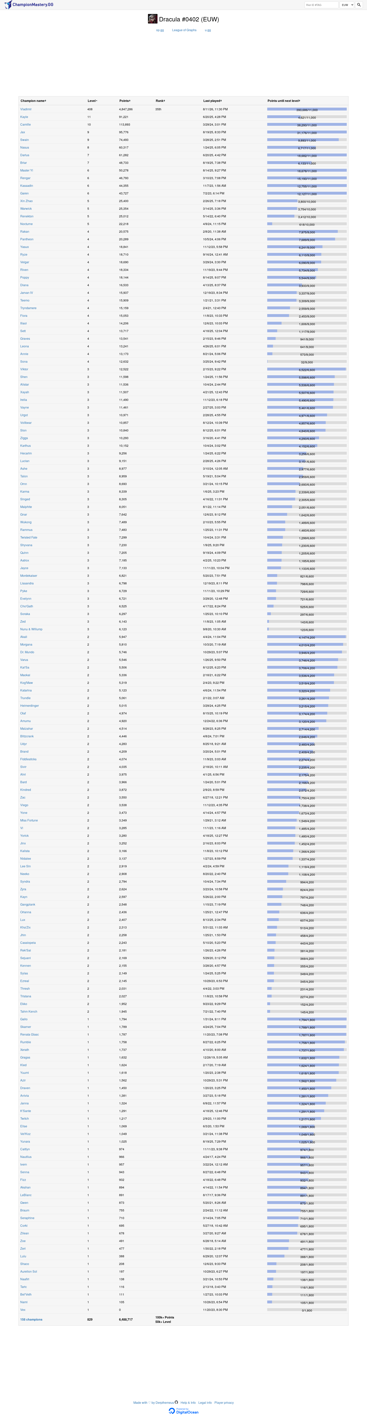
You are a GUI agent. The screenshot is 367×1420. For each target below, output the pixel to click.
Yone (23, 812)
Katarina (26, 690)
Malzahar (26, 728)
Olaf (23, 713)
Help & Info (188, 1402)
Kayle (24, 117)
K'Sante (25, 1111)
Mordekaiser (28, 575)
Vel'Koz (25, 1134)
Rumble (25, 1042)
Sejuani (25, 958)
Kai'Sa (24, 667)
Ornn (23, 484)
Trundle (25, 698)
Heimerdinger (29, 705)
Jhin (23, 935)
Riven (24, 269)
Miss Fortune (29, 820)
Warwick (26, 208)
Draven (25, 1088)
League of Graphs (184, 30)
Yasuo (24, 247)
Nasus (24, 147)
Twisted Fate (28, 537)
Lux (22, 919)
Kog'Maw (26, 682)
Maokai (25, 675)
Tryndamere (28, 308)
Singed (25, 499)
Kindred (25, 789)
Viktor (24, 369)
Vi (21, 828)
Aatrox (24, 560)
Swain (24, 139)
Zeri (23, 1248)
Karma (24, 491)
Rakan (24, 231)
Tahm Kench (28, 1011)
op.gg (160, 30)
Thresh (25, 988)
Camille (25, 124)
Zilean (24, 1233)
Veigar (24, 262)
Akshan (25, 1187)
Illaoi (23, 323)
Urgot (24, 415)
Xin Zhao (26, 201)
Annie (24, 354)
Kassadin (26, 185)
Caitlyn (25, 1149)
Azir (23, 1080)
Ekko (23, 1004)
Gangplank (27, 904)
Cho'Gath (26, 606)
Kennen (25, 965)
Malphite (26, 506)
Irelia (23, 399)
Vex (22, 1309)
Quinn (24, 552)
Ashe (23, 468)
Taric (23, 1286)
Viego (24, 805)
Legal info (205, 1402)
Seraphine (27, 1218)
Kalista (25, 851)
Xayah (24, 392)
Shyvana (26, 545)
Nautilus (26, 1156)
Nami (24, 1302)
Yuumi (24, 1072)
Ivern (23, 1164)
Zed (23, 621)
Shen (24, 376)
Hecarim (26, 453)
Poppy (24, 277)
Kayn (23, 896)
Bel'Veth (26, 1294)
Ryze (23, 254)
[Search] (359, 4)
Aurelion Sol (28, 1271)
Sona (24, 361)
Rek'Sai (25, 950)
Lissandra (27, 583)
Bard (23, 782)
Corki (24, 1225)
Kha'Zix (25, 927)
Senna (24, 1172)
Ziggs (24, 438)
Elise (23, 1126)
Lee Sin (25, 866)
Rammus (26, 529)
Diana (24, 285)
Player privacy (224, 1402)
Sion (23, 430)
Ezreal (24, 981)
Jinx (23, 843)
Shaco (24, 1264)
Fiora (23, 315)
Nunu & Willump (31, 629)
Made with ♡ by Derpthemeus (154, 1402)
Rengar (25, 178)
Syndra (25, 881)
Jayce (24, 568)
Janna (24, 1103)
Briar (23, 162)
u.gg (208, 30)
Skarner (25, 1026)
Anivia (24, 1095)
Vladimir (26, 109)
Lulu (23, 1256)
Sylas (24, 973)
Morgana (26, 644)
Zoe (23, 1241)
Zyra (23, 889)
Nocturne (26, 224)
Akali (23, 636)
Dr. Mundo (27, 652)
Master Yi (26, 170)
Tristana (25, 996)
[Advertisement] (183, 65)
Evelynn (25, 598)
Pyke (23, 591)
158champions (31, 1319)
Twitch (24, 1118)
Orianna (25, 912)
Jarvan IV (26, 292)
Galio (24, 1019)
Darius (24, 155)
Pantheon (26, 239)
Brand (24, 751)
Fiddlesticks (28, 759)
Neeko (24, 874)
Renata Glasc (29, 1034)
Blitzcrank (27, 736)
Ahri (23, 774)
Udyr (23, 744)
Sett (23, 331)
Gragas (25, 1057)
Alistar (24, 384)
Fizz (23, 1179)
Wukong (26, 522)
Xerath (24, 1049)
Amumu (25, 721)
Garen (24, 193)
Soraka (25, 614)
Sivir (23, 766)
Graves (25, 338)
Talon (24, 476)
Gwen (24, 1202)
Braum (24, 1210)
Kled (23, 1065)
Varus (24, 659)
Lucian (24, 461)
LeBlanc (26, 1195)
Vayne (24, 407)
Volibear (26, 422)
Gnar (23, 514)
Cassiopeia (28, 942)
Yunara (25, 1141)
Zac (22, 797)
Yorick (24, 835)
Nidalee (25, 858)
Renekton (26, 216)
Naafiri (24, 1279)
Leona (24, 346)
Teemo (24, 300)
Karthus (25, 445)
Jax (22, 132)
